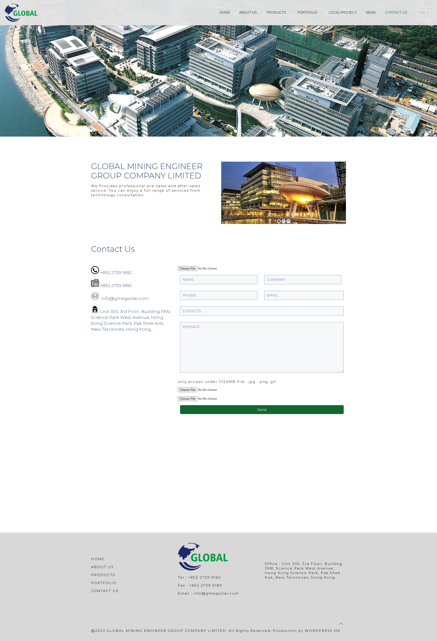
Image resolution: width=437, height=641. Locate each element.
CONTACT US (105, 591)
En (423, 12)
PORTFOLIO (104, 583)
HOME (97, 559)
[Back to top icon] (341, 623)
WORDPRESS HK (322, 630)
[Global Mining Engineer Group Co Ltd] (21, 12)
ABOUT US (102, 567)
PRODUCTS (103, 575)
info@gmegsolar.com (124, 298)
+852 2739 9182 (115, 272)
